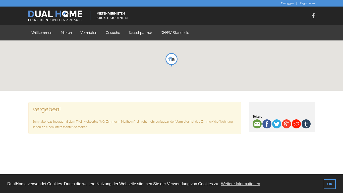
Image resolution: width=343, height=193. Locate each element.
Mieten (66, 33)
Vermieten (88, 33)
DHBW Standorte (175, 33)
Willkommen (41, 33)
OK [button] (329, 184)
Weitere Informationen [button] (240, 184)
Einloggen (287, 3)
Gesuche (113, 33)
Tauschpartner (140, 33)
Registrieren (307, 3)
